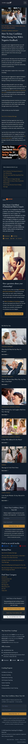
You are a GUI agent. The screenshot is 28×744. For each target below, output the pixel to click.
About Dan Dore (10, 739)
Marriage (10, 30)
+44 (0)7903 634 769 (8, 650)
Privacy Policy (23, 739)
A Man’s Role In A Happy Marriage (11, 179)
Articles (4, 577)
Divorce (3, 492)
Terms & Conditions (21, 742)
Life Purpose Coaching (7, 680)
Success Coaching (6, 675)
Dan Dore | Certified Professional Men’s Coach (13, 206)
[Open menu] (25, 3)
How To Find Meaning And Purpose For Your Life (13, 565)
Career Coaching (6, 683)
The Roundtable (5, 685)
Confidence (4, 30)
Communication (5, 406)
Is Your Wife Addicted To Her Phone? (12, 439)
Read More (5, 354)
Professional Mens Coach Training (10, 688)
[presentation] (14, 336)
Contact (17, 739)
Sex (2, 588)
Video (3, 590)
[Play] (14, 152)
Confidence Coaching (7, 672)
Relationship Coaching (7, 677)
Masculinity (15, 30)
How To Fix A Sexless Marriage (9, 116)
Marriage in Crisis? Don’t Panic (10, 467)
